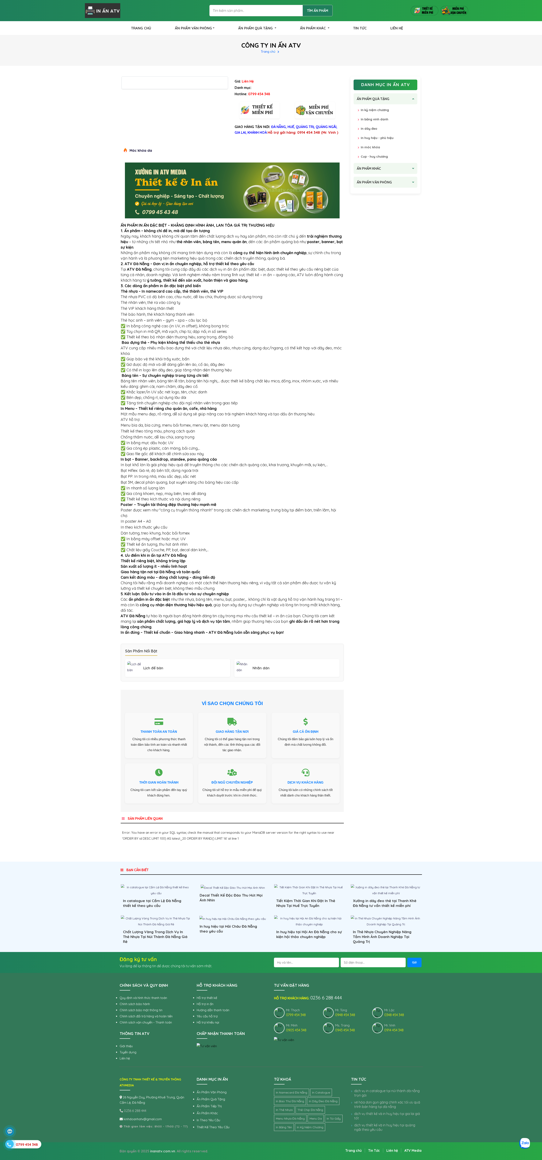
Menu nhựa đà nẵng (290, 1118)
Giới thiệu (126, 1046)
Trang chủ (268, 52)
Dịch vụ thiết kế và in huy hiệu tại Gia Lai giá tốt (387, 1116)
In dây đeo (369, 129)
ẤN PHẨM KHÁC (313, 28)
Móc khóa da (141, 150)
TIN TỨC (360, 28)
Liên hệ (125, 1058)
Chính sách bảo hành (135, 1004)
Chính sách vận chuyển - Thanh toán (146, 1022)
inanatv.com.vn (162, 1151)
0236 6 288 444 (134, 1111)
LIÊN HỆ (396, 28)
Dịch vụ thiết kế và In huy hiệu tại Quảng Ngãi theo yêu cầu (384, 1127)
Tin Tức (374, 1150)
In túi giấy (334, 1118)
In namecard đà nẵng (291, 1092)
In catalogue (321, 1092)
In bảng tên (284, 1127)
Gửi (414, 962)
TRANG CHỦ (141, 28)
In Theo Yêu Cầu (208, 1120)
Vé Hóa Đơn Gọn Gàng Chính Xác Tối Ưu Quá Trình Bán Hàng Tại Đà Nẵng (387, 1104)
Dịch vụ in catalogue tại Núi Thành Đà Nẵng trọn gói (387, 1093)
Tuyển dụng (128, 1052)
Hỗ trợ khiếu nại (208, 1022)
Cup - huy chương (374, 156)
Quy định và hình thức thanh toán (143, 998)
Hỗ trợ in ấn (205, 1004)
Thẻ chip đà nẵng (310, 1110)
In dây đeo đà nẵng (323, 1101)
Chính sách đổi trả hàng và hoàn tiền (146, 1016)
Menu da (316, 1118)
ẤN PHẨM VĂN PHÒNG (193, 28)
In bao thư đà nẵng (290, 1101)
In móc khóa (370, 147)
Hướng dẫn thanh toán (213, 1010)
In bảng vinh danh (374, 119)
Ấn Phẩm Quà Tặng (211, 1099)
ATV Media (413, 1150)
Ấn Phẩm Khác (207, 1113)
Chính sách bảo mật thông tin (141, 1010)
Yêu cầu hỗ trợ (207, 1016)
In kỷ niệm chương (375, 110)
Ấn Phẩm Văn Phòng (212, 1092)
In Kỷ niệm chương (310, 1127)
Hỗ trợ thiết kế (207, 998)
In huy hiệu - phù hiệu (377, 138)
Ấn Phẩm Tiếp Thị (209, 1106)
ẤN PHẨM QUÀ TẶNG (256, 28)
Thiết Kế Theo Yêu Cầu (213, 1127)
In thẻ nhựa (284, 1110)
